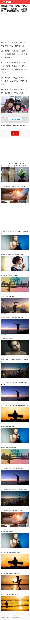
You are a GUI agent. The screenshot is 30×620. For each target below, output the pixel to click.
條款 (13, 617)
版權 (18, 617)
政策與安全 (9, 617)
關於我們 (3, 617)
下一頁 (15, 133)
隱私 (16, 617)
